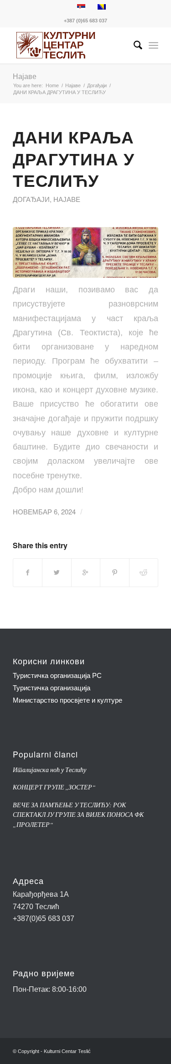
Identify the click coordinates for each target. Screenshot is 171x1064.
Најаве (24, 76)
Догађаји (97, 85)
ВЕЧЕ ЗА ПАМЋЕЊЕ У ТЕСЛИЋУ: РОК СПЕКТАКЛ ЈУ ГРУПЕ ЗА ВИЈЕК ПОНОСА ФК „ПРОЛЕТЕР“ (78, 814)
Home (52, 85)
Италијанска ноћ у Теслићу (49, 769)
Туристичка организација (51, 688)
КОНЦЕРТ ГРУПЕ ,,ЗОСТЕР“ (54, 787)
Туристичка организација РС (57, 675)
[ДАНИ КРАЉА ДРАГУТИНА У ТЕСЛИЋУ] (85, 252)
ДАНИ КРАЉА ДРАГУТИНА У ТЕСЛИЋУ (74, 158)
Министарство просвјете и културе (67, 700)
